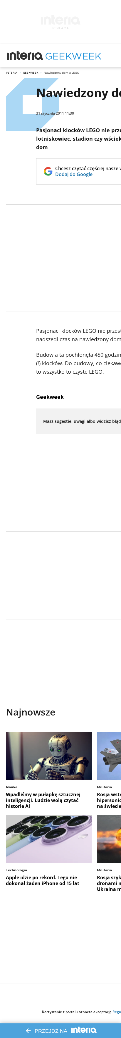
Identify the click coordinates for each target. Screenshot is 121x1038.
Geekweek (30, 72)
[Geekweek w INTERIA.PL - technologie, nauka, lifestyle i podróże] (73, 55)
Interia (11, 72)
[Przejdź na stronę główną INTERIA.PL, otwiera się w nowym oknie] (25, 55)
